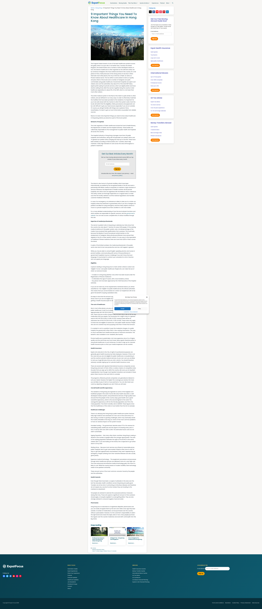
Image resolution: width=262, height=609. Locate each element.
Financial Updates (72, 577)
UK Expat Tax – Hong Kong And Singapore (117, 538)
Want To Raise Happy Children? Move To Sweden (104, 551)
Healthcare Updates (73, 580)
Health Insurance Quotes (139, 569)
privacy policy (118, 175)
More (167, 3)
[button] (147, 297)
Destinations (113, 3)
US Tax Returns (136, 577)
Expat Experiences (72, 571)
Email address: (201, 568)
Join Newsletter (72, 582)
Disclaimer (228, 603)
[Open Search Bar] (172, 3)
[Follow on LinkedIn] (167, 11)
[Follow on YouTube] (157, 11)
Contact (70, 586)
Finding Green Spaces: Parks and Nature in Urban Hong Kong (98, 539)
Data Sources (255, 603)
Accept (122, 308)
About (69, 588)
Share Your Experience (74, 573)
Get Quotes (155, 65)
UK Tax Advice (136, 575)
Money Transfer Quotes (138, 571)
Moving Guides (123, 3)
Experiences (155, 3)
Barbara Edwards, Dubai (98, 549)
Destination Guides (73, 569)
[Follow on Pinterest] (164, 11)
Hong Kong (99, 8)
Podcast (162, 3)
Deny (139, 308)
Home (92, 8)
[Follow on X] (150, 11)
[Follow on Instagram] (160, 11)
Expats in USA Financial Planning (140, 582)
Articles (94, 548)
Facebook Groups (72, 584)
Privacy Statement (134, 311)
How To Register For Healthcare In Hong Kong (135, 538)
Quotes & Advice (144, 3)
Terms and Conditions (218, 603)
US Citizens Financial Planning (140, 580)
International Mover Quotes (139, 573)
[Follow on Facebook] (153, 11)
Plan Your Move (132, 3)
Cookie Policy (126, 311)
